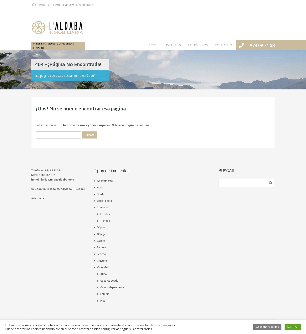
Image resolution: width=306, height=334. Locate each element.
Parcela (101, 247)
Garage (101, 234)
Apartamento (105, 180)
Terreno (101, 254)
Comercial (103, 207)
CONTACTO (223, 45)
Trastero (102, 260)
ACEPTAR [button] (292, 327)
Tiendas (105, 220)
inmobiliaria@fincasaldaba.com (75, 5)
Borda (100, 194)
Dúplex (101, 227)
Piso (103, 300)
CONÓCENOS (198, 45)
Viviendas (103, 267)
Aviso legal (38, 198)
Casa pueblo (104, 200)
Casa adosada (109, 280)
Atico (103, 274)
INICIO (151, 45)
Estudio (104, 294)
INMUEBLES (172, 45)
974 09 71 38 (262, 45)
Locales (105, 214)
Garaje (101, 240)
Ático (100, 187)
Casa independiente (112, 287)
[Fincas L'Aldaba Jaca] (57, 30)
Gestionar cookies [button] (267, 327)
